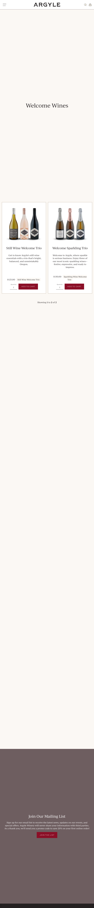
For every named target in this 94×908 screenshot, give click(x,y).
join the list (47, 835)
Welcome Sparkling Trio (70, 248)
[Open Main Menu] (4, 4)
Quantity (13, 284)
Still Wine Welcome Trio (24, 248)
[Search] (85, 5)
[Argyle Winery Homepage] (47, 5)
